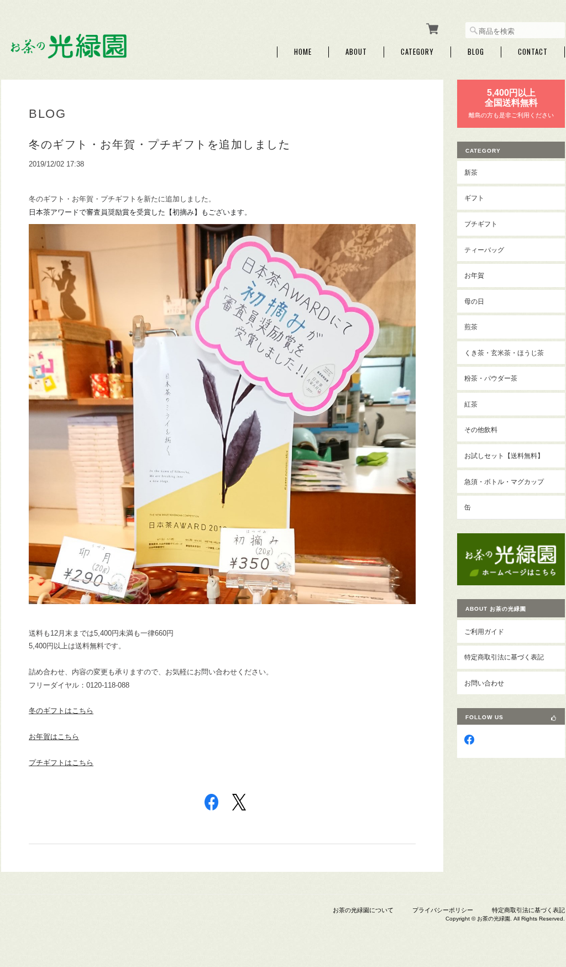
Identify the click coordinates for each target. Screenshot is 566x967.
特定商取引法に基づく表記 (504, 657)
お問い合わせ (484, 683)
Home (303, 51)
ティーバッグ (484, 249)
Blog (476, 51)
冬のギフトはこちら (61, 710)
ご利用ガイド (484, 631)
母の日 (474, 301)
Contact (533, 51)
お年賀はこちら (54, 736)
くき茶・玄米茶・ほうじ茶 (504, 352)
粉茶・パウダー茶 (490, 378)
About (356, 51)
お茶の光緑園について (363, 910)
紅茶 (471, 404)
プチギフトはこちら (61, 762)
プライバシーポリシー (442, 910)
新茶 (471, 172)
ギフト (474, 197)
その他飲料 (480, 429)
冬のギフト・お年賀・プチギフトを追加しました (159, 144)
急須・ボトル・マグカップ (504, 481)
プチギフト (480, 223)
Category (417, 51)
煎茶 (471, 326)
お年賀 (474, 275)
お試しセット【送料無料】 (504, 455)
